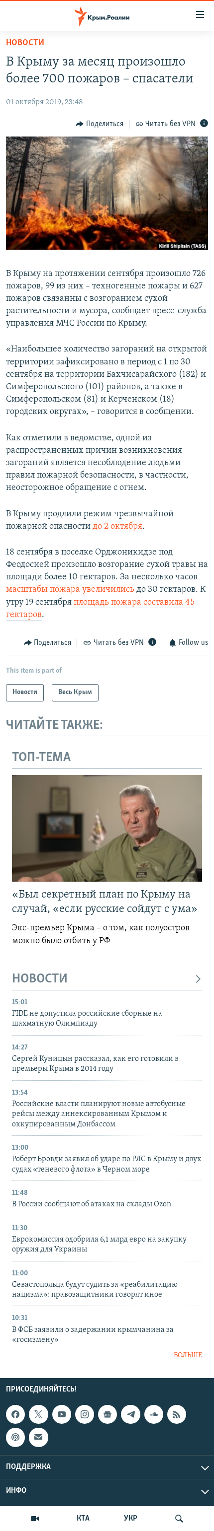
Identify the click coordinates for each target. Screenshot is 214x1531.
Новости (25, 43)
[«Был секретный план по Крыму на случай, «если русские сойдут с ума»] (107, 828)
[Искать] (179, 1518)
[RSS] (176, 1414)
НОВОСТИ (40, 979)
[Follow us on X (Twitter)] (38, 1414)
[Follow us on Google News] (107, 1414)
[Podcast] (15, 1437)
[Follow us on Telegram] (130, 1414)
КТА (83, 1519)
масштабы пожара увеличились (70, 589)
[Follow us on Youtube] (61, 1414)
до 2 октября (117, 526)
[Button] (99, 124)
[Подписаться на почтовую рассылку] (38, 1437)
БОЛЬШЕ (188, 1355)
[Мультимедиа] (35, 1518)
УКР (130, 1519)
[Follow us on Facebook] (15, 1414)
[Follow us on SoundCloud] (153, 1414)
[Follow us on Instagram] (84, 1414)
